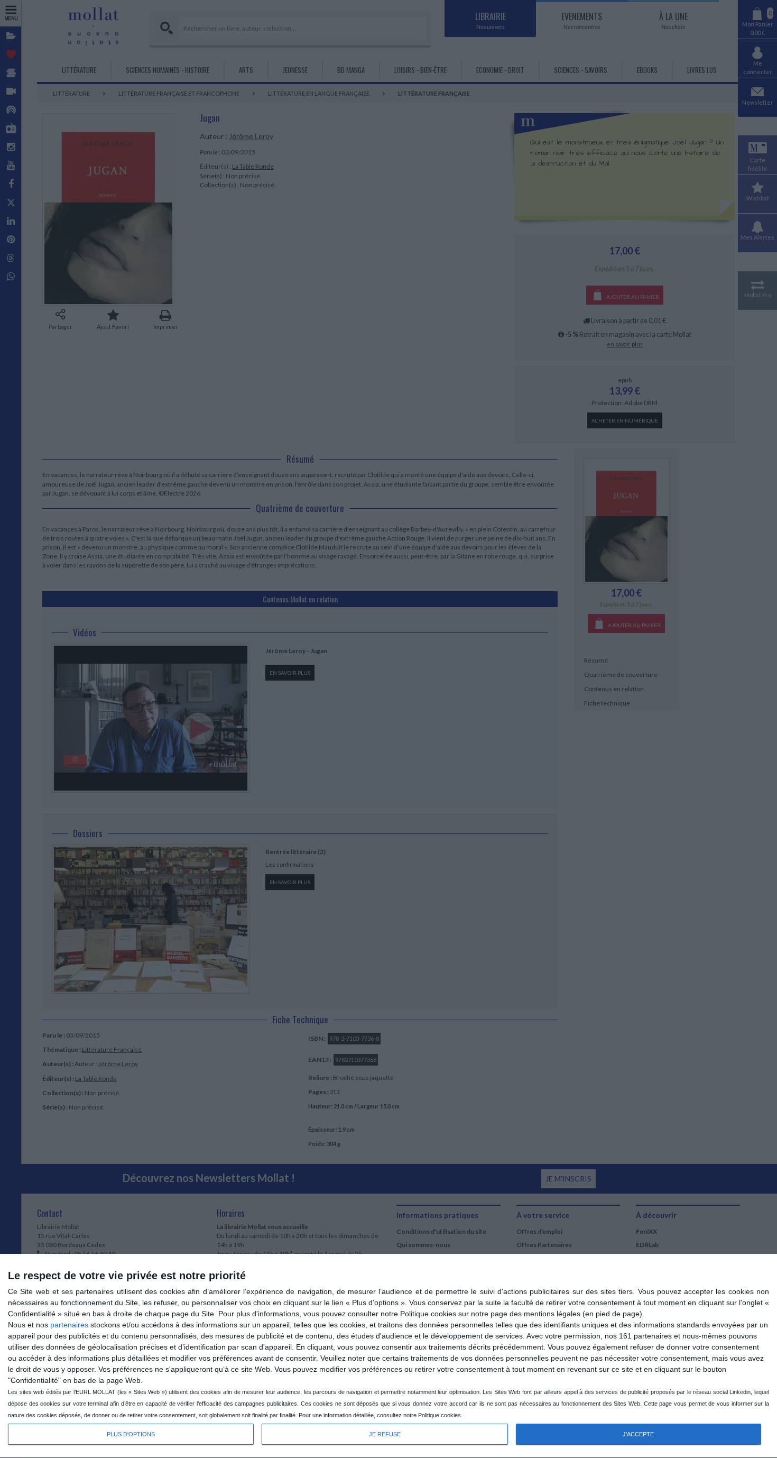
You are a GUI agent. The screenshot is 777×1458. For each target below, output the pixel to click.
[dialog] (388, 1356)
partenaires (69, 1324)
